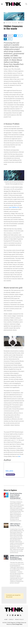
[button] (8, 35)
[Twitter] (15, 615)
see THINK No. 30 (14, 207)
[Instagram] (10, 615)
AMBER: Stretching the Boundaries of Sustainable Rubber (17, 557)
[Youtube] (18, 615)
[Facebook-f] (7, 615)
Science (21, 22)
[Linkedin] (12, 615)
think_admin (9, 471)
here (19, 456)
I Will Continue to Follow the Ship (15, 524)
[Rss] (20, 615)
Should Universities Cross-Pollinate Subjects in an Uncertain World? (16, 496)
